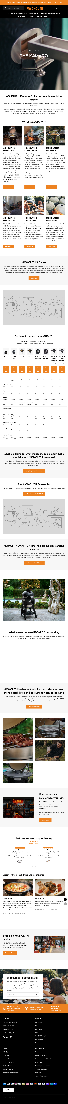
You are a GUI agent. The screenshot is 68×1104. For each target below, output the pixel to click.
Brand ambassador (8, 1059)
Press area (38, 1073)
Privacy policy (39, 1062)
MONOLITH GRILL (11, 1098)
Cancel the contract (41, 1076)
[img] (34, 841)
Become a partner (8, 1069)
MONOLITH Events (8, 1062)
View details (6, 369)
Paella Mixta (7, 898)
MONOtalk (6, 1055)
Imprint (37, 1052)
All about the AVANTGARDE (34, 563)
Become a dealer (10, 953)
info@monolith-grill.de (9, 1033)
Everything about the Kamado (34, 471)
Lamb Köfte (39, 898)
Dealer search (33, 13)
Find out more (58, 2)
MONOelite (6, 1052)
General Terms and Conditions (44, 1059)
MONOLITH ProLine (41, 1036)
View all (63, 875)
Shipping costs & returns (42, 1066)
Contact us (38, 1022)
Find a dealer (45, 820)
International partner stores (10, 1073)
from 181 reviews (34, 844)
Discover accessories (34, 706)
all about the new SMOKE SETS (34, 494)
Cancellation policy (41, 1055)
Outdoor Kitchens (8, 1066)
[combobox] (13, 8)
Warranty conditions (41, 1069)
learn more (8, 187)
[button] (64, 8)
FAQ (36, 1026)
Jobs (36, 1032)
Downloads (38, 1029)
